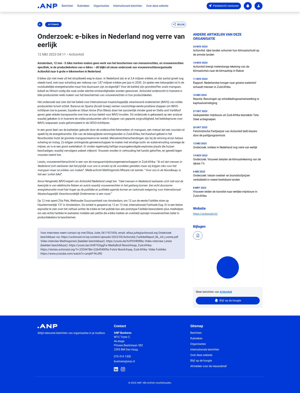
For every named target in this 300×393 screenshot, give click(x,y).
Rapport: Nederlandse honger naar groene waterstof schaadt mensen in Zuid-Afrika (224, 85)
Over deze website (157, 5)
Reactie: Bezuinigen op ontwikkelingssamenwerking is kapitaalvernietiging (226, 101)
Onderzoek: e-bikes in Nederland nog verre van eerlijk (225, 147)
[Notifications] (248, 6)
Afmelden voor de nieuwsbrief (208, 366)
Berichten (67, 5)
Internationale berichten (127, 5)
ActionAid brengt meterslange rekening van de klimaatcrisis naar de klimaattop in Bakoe (221, 68)
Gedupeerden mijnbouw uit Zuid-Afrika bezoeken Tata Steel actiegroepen (226, 117)
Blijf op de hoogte (201, 360)
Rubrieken (83, 5)
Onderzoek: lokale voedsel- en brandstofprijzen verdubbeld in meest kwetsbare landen (221, 177)
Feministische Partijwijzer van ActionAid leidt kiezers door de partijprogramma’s (225, 133)
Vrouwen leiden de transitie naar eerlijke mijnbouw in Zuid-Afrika (225, 193)
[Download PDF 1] (197, 235)
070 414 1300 (122, 356)
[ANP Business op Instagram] (123, 369)
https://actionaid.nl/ (205, 214)
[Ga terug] (40, 24)
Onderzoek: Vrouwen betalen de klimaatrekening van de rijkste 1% (227, 161)
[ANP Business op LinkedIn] (116, 369)
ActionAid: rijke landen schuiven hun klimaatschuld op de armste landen (226, 52)
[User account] (258, 6)
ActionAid (53, 24)
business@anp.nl (124, 361)
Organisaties (101, 5)
